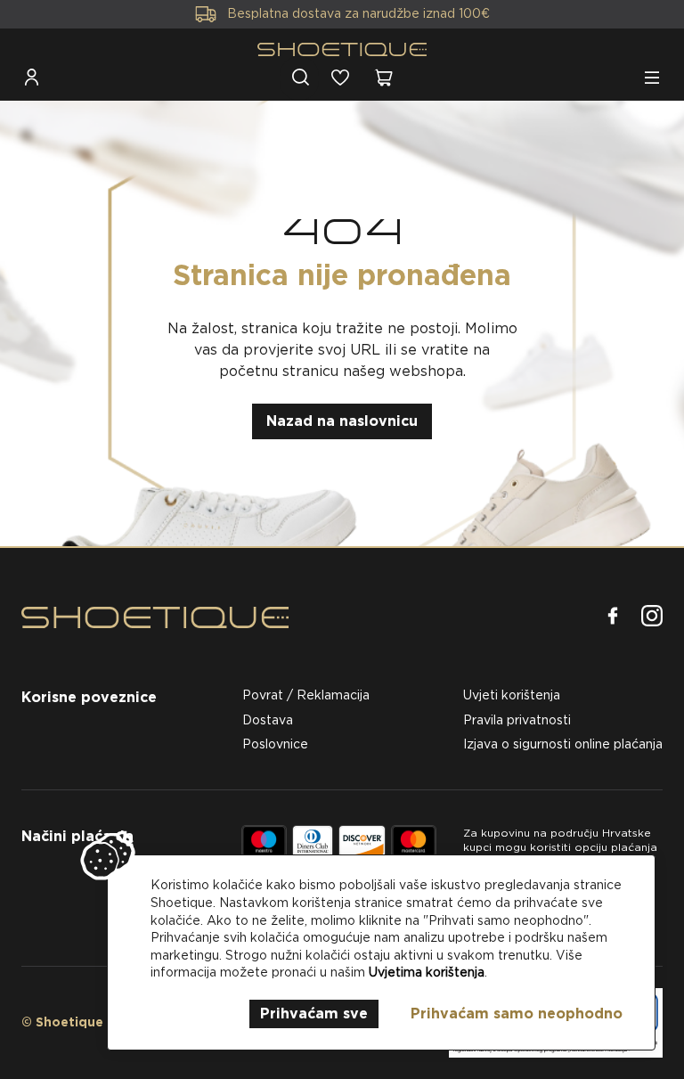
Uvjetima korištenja (426, 972)
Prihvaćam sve (314, 1013)
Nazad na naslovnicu (342, 421)
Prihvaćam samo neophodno (517, 1013)
